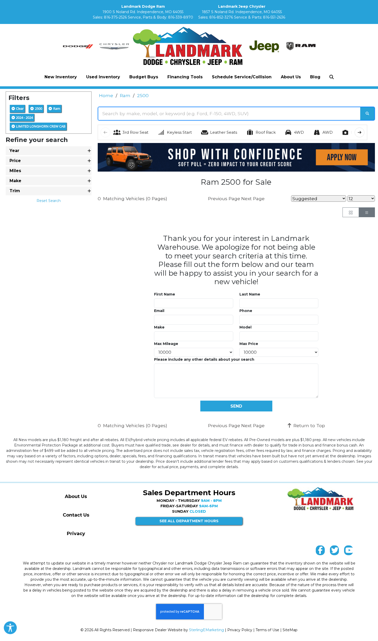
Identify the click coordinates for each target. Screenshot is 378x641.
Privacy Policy (239, 630)
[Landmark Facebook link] (320, 551)
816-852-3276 (221, 17)
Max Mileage (166, 343)
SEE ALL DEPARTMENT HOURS (189, 521)
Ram (56, 108)
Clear (19, 108)
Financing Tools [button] (185, 76)
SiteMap (290, 630)
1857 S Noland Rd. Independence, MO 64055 (242, 12)
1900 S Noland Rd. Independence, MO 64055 (143, 12)
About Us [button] (291, 76)
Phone (245, 310)
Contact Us (76, 515)
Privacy (76, 533)
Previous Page (224, 198)
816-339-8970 (180, 17)
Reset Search (49, 200)
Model (245, 327)
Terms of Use (267, 630)
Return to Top (308, 425)
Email (159, 310)
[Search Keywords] (367, 113)
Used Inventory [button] (103, 76)
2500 (38, 108)
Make (159, 327)
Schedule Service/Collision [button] (242, 76)
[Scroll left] (105, 132)
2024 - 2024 (24, 117)
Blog (315, 76)
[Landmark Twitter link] (334, 551)
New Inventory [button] (60, 76)
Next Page (253, 198)
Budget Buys (143, 76)
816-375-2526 (115, 17)
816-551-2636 (274, 17)
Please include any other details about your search (204, 359)
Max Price (248, 343)
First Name (164, 294)
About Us (76, 496)
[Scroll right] (359, 132)
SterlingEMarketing (206, 630)
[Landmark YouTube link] (348, 551)
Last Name (249, 294)
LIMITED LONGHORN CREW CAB (40, 126)
